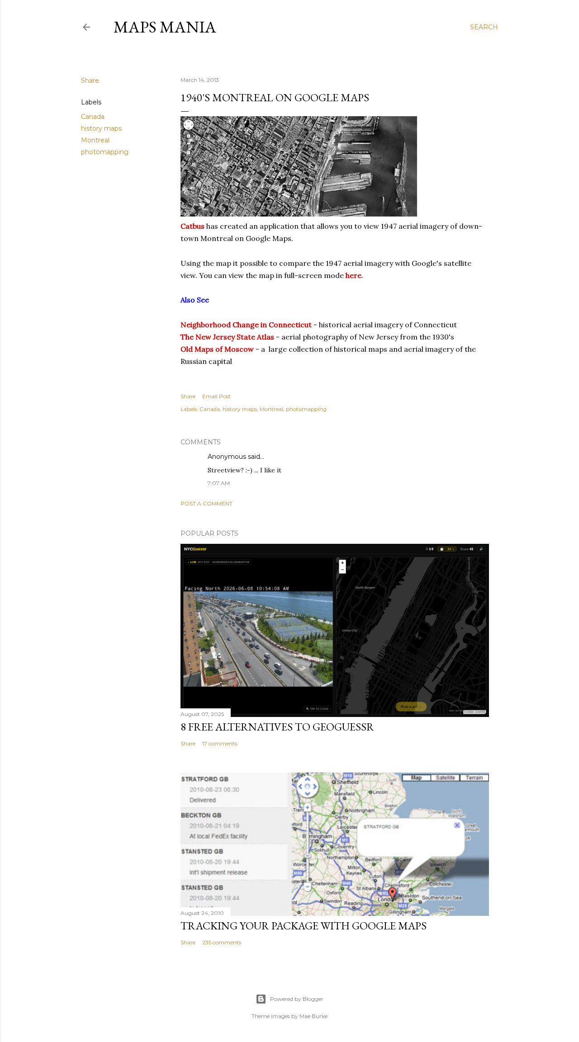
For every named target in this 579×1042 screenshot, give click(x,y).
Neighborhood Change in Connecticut (246, 324)
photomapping (104, 152)
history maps (101, 128)
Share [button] (90, 80)
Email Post (216, 396)
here (353, 275)
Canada (92, 117)
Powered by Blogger (296, 998)
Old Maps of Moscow (217, 349)
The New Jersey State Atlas (227, 336)
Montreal (95, 140)
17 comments (219, 743)
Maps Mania (165, 27)
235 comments (221, 942)
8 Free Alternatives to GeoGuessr (277, 727)
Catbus (192, 226)
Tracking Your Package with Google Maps (303, 926)
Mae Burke (313, 1016)
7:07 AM (219, 483)
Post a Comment (206, 503)
